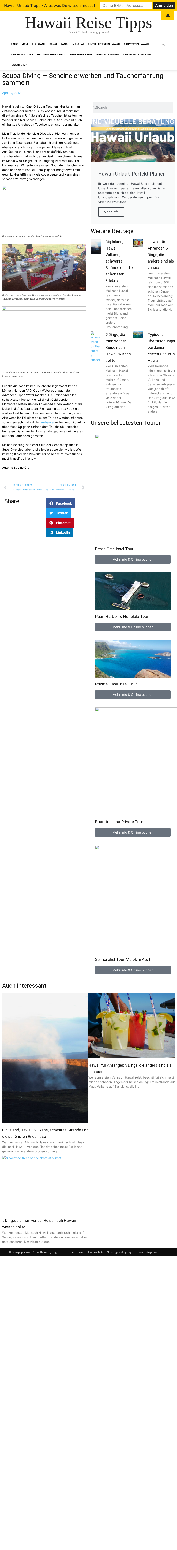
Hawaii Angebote (147, 1252)
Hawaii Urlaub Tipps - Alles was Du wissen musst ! (49, 5)
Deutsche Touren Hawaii (104, 44)
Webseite (47, 422)
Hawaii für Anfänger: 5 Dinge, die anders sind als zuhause (161, 254)
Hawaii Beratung (22, 54)
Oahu (14, 44)
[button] (163, 44)
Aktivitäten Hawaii (136, 44)
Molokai (78, 44)
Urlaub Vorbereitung (51, 54)
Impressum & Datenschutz (87, 1252)
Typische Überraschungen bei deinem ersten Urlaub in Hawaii (162, 347)
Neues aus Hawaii (107, 54)
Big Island (39, 44)
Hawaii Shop (19, 64)
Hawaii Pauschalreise (137, 54)
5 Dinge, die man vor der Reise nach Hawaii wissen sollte (118, 347)
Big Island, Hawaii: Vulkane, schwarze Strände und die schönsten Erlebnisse (119, 261)
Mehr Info (111, 212)
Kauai (53, 44)
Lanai (64, 44)
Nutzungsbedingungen (120, 1252)
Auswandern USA (80, 54)
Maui (25, 44)
